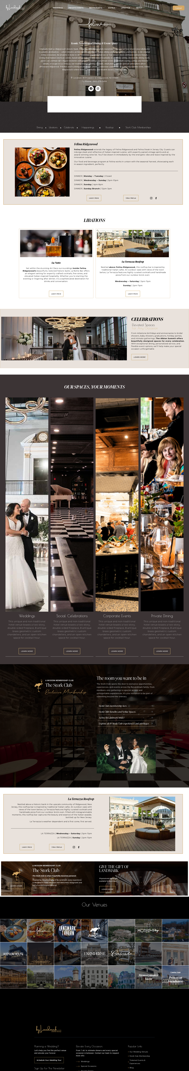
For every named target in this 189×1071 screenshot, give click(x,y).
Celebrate (69, 127)
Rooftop (110, 127)
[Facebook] (91, 88)
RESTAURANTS (95, 8)
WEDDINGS (58, 8)
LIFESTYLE (125, 8)
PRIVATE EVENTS (76, 8)
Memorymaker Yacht (148, 977)
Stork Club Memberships (138, 127)
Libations (53, 127)
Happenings (88, 127)
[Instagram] (98, 88)
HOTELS (111, 8)
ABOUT (139, 8)
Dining (40, 127)
